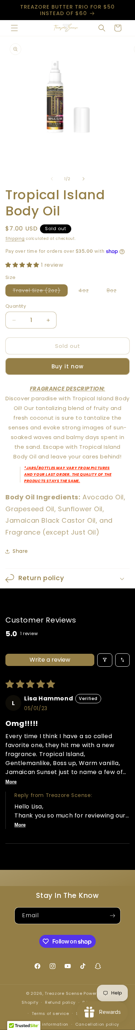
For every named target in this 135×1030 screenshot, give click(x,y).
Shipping (15, 238)
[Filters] (104, 660)
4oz (87, 291)
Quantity (15, 306)
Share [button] (20, 551)
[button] (14, 28)
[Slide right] (83, 179)
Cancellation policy (97, 1024)
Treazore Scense (63, 993)
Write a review (50, 660)
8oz (115, 291)
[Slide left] (52, 179)
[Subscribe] (112, 915)
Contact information (45, 1024)
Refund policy (60, 1002)
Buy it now (67, 366)
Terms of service (50, 1013)
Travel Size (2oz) (40, 291)
